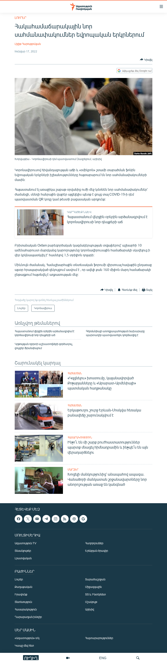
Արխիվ (89, 609)
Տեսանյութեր (23, 551)
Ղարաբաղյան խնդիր (28, 617)
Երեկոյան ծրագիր (96, 551)
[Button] (146, 59)
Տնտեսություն (23, 602)
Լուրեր (20, 17)
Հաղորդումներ (94, 543)
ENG (102, 658)
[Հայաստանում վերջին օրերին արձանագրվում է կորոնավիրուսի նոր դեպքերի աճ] (40, 222)
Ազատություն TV (25, 543)
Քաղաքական (23, 587)
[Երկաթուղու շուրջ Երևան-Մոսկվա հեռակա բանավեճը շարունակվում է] (39, 416)
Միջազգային (93, 587)
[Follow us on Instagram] (55, 519)
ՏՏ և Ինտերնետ (95, 594)
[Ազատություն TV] (68, 658)
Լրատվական (23, 558)
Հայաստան (75, 373)
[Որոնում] (138, 658)
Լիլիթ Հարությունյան (28, 43)
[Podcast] (74, 519)
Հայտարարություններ (99, 638)
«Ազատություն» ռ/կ (27, 638)
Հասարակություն (80, 437)
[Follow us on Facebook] (18, 519)
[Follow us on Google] (83, 519)
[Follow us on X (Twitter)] (28, 519)
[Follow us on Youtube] (37, 519)
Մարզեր (73, 469)
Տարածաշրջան (95, 579)
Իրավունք (21, 594)
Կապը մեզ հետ (24, 645)
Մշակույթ (91, 602)
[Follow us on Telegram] (46, 519)
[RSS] (65, 519)
